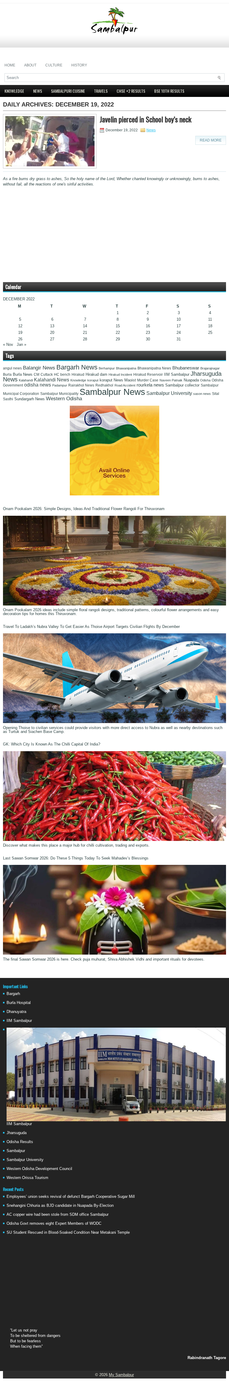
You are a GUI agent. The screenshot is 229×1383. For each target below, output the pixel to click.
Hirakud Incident (120, 374)
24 (179, 332)
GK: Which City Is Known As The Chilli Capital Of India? (51, 744)
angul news (12, 368)
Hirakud (78, 374)
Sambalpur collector (182, 385)
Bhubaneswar (185, 368)
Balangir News (39, 368)
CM (36, 374)
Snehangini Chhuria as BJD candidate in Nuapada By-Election (60, 1205)
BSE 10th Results (169, 91)
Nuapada (191, 380)
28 (85, 339)
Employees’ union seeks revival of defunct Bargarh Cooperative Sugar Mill (71, 1196)
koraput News (111, 380)
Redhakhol (104, 385)
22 (118, 332)
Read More (211, 140)
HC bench (62, 374)
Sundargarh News (29, 399)
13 (52, 326)
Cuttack (47, 374)
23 (148, 332)
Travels (101, 91)
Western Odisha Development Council (39, 1168)
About (30, 65)
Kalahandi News (51, 379)
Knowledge (14, 91)
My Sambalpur (121, 1375)
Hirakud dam (96, 374)
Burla (7, 374)
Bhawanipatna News (154, 368)
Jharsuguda (17, 1133)
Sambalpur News (112, 392)
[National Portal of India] (114, 494)
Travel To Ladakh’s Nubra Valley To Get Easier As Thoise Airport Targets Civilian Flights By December (91, 626)
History (79, 65)
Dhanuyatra (16, 1011)
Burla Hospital (19, 1002)
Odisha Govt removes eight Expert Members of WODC (54, 1223)
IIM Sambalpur (176, 374)
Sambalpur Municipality (59, 394)
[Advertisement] (114, 48)
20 (52, 332)
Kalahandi (26, 380)
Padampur (59, 385)
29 (118, 339)
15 (118, 326)
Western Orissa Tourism (27, 1177)
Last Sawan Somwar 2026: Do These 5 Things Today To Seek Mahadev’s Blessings (75, 858)
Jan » (21, 344)
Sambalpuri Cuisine (68, 91)
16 (148, 326)
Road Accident (124, 385)
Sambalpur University (169, 393)
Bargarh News (77, 367)
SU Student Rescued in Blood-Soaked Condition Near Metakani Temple (68, 1232)
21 (85, 332)
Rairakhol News (81, 385)
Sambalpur (16, 1150)
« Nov (8, 344)
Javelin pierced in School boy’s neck (145, 119)
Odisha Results (20, 1141)
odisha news (37, 384)
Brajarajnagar (210, 368)
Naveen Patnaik (171, 380)
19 (20, 332)
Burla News (23, 374)
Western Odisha (64, 398)
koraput (92, 380)
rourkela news (150, 385)
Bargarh (13, 993)
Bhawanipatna (126, 368)
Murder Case (147, 380)
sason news (202, 393)
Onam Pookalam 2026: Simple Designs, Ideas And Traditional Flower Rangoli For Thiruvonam (84, 508)
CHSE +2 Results (131, 91)
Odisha (205, 380)
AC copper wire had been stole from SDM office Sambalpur (58, 1214)
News (37, 91)
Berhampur (107, 368)
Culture (53, 65)
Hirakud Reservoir (148, 374)
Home (9, 65)
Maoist (130, 380)
